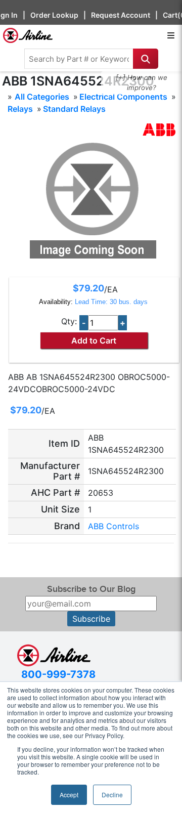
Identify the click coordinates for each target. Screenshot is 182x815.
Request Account (120, 15)
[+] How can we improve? (141, 82)
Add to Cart (93, 340)
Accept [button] (69, 794)
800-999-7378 (58, 674)
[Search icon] (145, 59)
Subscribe (91, 619)
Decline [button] (112, 794)
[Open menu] (171, 35)
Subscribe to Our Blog (91, 589)
